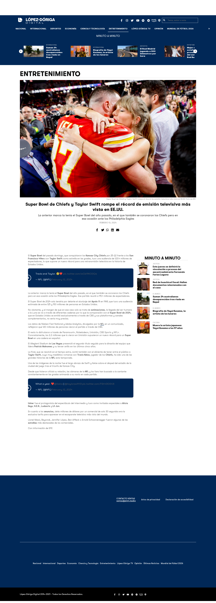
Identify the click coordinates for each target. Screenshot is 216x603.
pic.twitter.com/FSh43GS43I (98, 383)
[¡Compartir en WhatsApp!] (107, 230)
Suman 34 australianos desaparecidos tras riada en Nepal (54, 52)
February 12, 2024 (62, 279)
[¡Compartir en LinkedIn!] (112, 230)
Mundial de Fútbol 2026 (180, 29)
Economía (70, 29)
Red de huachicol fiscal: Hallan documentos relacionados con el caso (170, 285)
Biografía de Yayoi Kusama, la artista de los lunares (103, 52)
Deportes (55, 29)
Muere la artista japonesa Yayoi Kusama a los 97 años (167, 326)
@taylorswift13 (73, 383)
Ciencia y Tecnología (92, 29)
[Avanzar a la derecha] (209, 28)
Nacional (21, 29)
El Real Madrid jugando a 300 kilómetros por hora (148, 52)
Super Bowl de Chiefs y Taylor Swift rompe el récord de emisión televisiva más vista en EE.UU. (108, 207)
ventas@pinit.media (126, 501)
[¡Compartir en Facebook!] (97, 230)
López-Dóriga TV (141, 29)
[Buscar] (213, 28)
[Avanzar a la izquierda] (21, 51)
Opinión (158, 29)
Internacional (38, 29)
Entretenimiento (118, 29)
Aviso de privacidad (150, 500)
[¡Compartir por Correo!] (117, 230)
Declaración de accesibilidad (179, 500)
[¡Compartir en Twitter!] (102, 230)
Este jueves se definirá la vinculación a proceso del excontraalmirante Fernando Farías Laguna (169, 270)
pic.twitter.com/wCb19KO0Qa (80, 273)
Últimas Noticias (151, 563)
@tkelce (58, 383)
